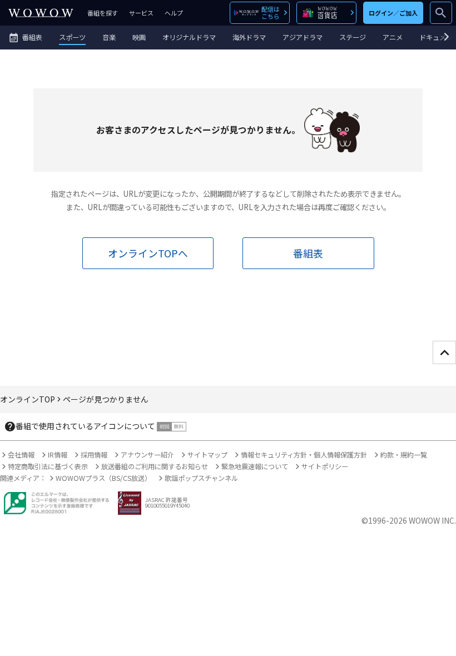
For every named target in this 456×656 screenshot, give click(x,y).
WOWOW (40, 13)
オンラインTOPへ (148, 253)
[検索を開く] (441, 13)
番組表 (308, 253)
